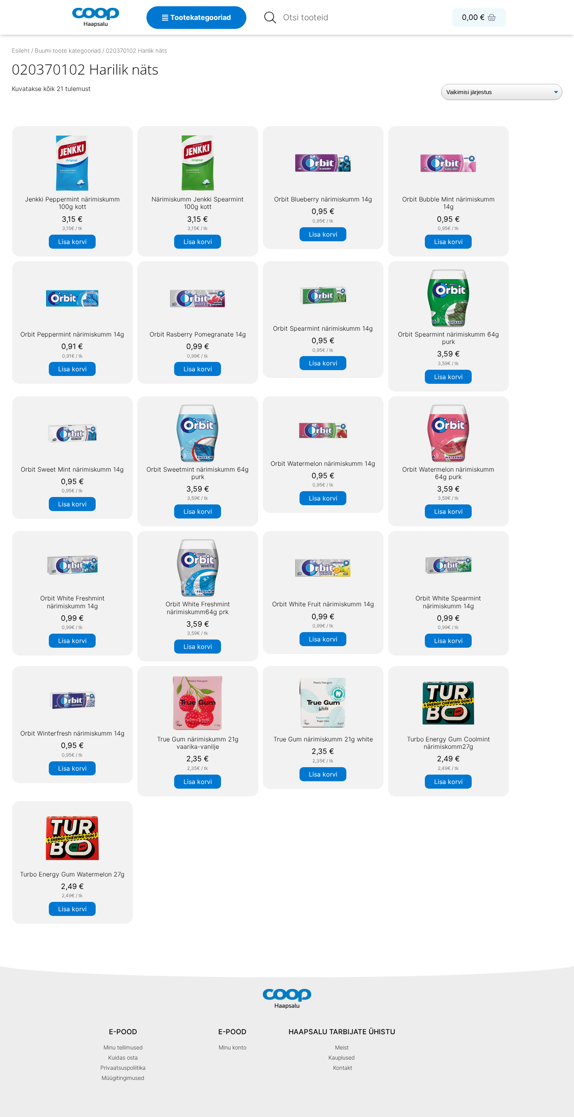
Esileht (21, 50)
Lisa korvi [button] (72, 242)
